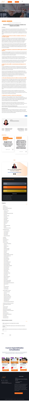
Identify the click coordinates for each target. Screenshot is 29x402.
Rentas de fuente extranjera (7, 280)
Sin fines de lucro (6, 287)
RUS (4, 285)
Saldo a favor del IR (6, 286)
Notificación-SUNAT (6, 220)
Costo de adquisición (6, 249)
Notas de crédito (6, 233)
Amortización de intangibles (7, 243)
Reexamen (5, 226)
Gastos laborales (6, 260)
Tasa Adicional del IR (5, 316)
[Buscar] (10, 335)
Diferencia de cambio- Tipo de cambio (8, 254)
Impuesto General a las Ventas (7, 290)
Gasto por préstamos (6, 258)
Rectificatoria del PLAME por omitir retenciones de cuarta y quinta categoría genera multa (8, 144)
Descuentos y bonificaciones (7, 296)
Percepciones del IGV (6, 300)
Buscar (3, 333)
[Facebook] (25, 115)
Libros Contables (19, 138)
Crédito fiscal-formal (6, 294)
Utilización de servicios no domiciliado (9, 301)
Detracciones (4, 238)
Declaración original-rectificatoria (6, 138)
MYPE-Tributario (6, 274)
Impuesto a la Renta (5, 242)
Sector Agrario (5, 315)
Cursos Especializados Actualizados (15, 349)
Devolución (5, 214)
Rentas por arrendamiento (7, 281)
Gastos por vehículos (6, 269)
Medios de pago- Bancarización (7, 309)
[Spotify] (6, 380)
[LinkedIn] (26, 115)
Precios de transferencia (7, 276)
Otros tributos (5, 311)
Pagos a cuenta (6, 275)
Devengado (5, 252)
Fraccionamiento (6, 218)
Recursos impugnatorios (7, 225)
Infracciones (5, 219)
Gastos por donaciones (7, 264)
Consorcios (4, 237)
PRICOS (4, 224)
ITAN (3, 305)
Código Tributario (5, 137)
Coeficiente (5, 247)
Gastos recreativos (6, 271)
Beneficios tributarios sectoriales (7, 208)
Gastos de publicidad (6, 259)
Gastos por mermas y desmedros (8, 265)
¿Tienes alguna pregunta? (18, 381)
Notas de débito (6, 234)
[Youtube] (1, 380)
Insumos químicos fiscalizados (7, 304)
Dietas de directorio (6, 253)
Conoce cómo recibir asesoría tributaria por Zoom (14, 172)
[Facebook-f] (3, 380)
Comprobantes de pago (6, 229)
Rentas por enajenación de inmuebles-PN (9, 282)
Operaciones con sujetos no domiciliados (8, 310)
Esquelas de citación (6, 215)
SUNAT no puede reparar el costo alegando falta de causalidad (11, 323)
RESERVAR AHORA (14, 193)
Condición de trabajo (6, 248)
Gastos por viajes (6, 270)
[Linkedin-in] (5, 380)
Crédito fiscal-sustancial (7, 295)
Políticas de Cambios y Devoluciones (7, 383)
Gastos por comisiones (7, 263)
